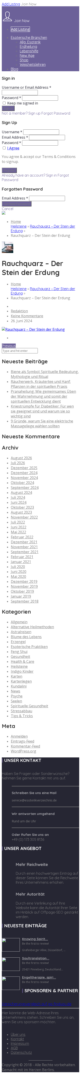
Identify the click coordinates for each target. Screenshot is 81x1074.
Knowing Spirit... (35, 939)
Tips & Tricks (22, 715)
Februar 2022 (22, 537)
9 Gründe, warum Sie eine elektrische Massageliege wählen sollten (42, 423)
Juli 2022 (18, 522)
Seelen (16, 701)
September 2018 (24, 601)
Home (16, 221)
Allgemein (19, 621)
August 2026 (21, 457)
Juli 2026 (18, 462)
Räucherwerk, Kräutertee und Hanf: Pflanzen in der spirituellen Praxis (41, 384)
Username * (12, 131)
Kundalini (19, 686)
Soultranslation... (35, 958)
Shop (24, 60)
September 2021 (24, 551)
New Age (27, 55)
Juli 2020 (18, 566)
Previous (9, 346)
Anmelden (19, 736)
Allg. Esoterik (30, 42)
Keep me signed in (22, 103)
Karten (16, 676)
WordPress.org (23, 751)
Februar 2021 (22, 556)
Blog (14, 69)
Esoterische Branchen (29, 37)
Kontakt (17, 1039)
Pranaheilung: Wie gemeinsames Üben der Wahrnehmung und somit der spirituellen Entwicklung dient (43, 396)
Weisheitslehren (33, 64)
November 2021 (24, 546)
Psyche (16, 696)
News (15, 691)
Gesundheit (20, 656)
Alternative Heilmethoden (32, 626)
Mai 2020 (18, 576)
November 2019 (24, 586)
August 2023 (21, 512)
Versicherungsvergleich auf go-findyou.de (36, 1004)
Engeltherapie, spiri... (39, 977)
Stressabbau (21, 710)
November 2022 (24, 517)
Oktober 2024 (22, 482)
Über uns (18, 1034)
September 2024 (24, 487)
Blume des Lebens (26, 636)
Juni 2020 (18, 571)
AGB (14, 1048)
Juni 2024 (18, 502)
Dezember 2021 (24, 541)
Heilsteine (19, 226)
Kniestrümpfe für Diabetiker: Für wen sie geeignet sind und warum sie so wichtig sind (42, 411)
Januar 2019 (21, 596)
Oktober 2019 (22, 591)
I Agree (13, 148)
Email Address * (15, 137)
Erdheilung (28, 46)
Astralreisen (21, 631)
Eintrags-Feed (22, 741)
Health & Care (22, 661)
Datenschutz (21, 1052)
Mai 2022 (18, 532)
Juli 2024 (18, 497)
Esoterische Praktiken (29, 646)
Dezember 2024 (24, 472)
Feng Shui (19, 651)
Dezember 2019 (24, 581)
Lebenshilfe (29, 51)
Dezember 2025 (24, 467)
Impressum (20, 1043)
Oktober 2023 (22, 507)
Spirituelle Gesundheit (29, 705)
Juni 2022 (18, 527)
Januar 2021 (21, 561)
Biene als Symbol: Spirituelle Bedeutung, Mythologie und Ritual (45, 374)
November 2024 (24, 477)
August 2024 (21, 492)
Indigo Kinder (22, 671)
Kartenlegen (21, 681)
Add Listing (11, 4)
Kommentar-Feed (25, 746)
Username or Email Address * (26, 87)
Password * (11, 97)
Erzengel (18, 641)
